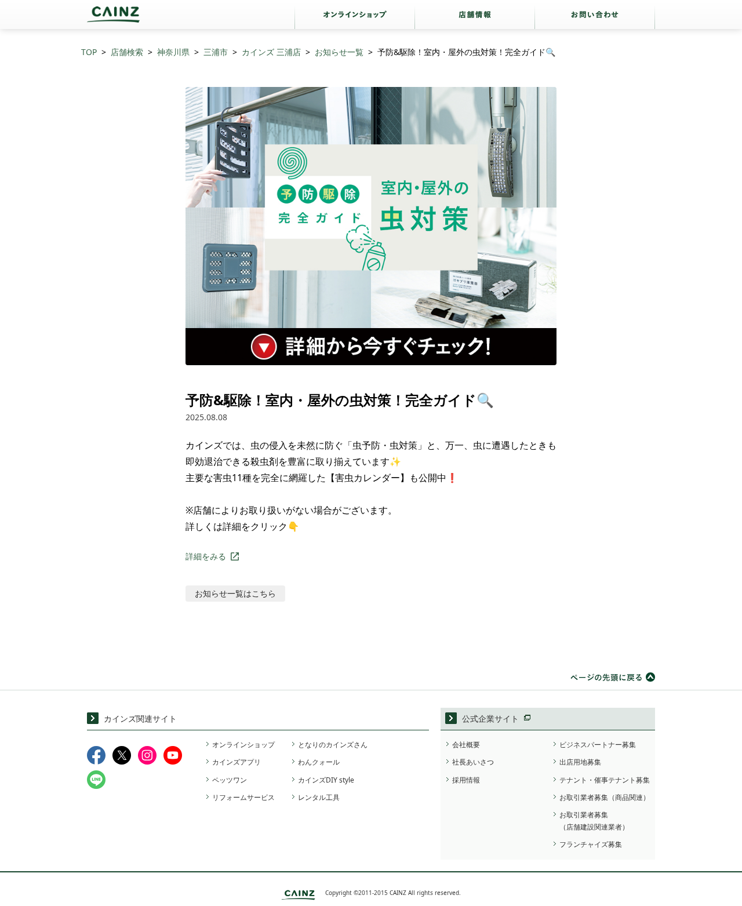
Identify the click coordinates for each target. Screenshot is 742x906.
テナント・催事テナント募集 (604, 780)
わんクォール (319, 762)
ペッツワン (229, 780)
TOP (89, 51)
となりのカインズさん (333, 744)
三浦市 (215, 51)
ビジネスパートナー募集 (597, 744)
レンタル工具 (319, 797)
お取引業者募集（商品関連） (604, 797)
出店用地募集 (580, 762)
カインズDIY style (326, 780)
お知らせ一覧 (339, 51)
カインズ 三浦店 (271, 51)
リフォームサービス (243, 797)
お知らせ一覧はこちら (235, 593)
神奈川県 (173, 51)
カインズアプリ (236, 762)
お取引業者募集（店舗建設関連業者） (594, 820)
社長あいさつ (473, 762)
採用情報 (466, 780)
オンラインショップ (243, 744)
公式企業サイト (490, 718)
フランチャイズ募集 (590, 844)
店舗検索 (127, 51)
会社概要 (466, 744)
